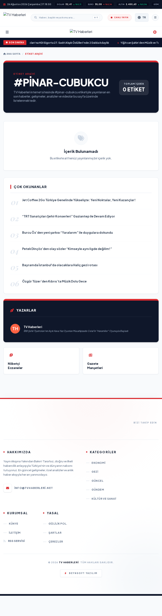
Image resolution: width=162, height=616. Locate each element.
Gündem (98, 489)
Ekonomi (98, 462)
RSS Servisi (16, 541)
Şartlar (55, 532)
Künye (13, 523)
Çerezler (56, 541)
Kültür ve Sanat (104, 498)
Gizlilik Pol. (58, 523)
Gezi (95, 471)
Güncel (98, 480)
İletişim (15, 532)
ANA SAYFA (13, 54)
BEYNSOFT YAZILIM (83, 573)
